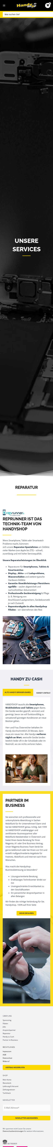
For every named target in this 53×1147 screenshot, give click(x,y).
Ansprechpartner (9, 1030)
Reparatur (6, 1033)
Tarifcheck (7, 1093)
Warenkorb (7, 1083)
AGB (4, 1055)
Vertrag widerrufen (15, 1067)
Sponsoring (7, 1020)
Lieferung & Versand (10, 1086)
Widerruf (6, 1061)
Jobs (4, 1027)
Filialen (5, 1023)
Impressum (7, 1051)
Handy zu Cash (8, 1037)
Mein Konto (7, 1080)
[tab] (18, 692)
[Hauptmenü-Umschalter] (4, 5)
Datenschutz (7, 1058)
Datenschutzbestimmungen (13, 1131)
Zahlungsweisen (9, 1089)
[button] (5, 1142)
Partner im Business (10, 1040)
